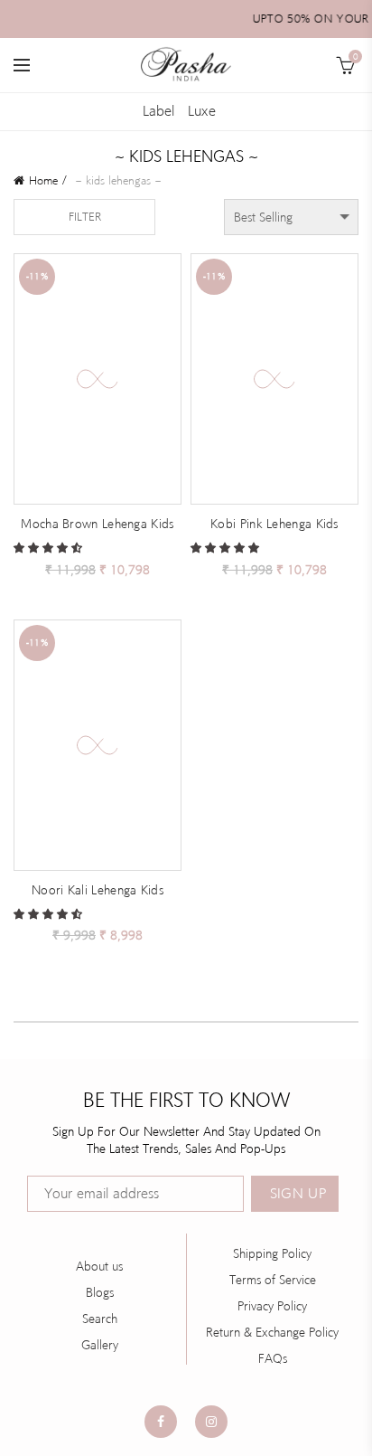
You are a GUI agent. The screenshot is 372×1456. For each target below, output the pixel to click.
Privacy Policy (272, 1306)
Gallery (99, 1345)
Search (99, 1318)
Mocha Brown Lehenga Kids (97, 523)
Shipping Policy (272, 1253)
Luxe (202, 110)
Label (158, 110)
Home (43, 180)
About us (99, 1266)
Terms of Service (272, 1279)
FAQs (272, 1358)
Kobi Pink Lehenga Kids (274, 523)
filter (85, 216)
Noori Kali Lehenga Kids (97, 890)
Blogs (100, 1292)
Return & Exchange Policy (272, 1332)
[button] (50, 547)
